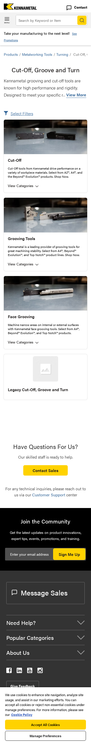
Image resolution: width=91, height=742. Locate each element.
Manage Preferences (45, 735)
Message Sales (44, 592)
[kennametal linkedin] (19, 671)
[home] (18, 8)
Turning (62, 54)
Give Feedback (22, 686)
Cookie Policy (21, 714)
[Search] (81, 20)
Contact (80, 7)
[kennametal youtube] (29, 671)
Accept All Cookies (45, 724)
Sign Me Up (69, 554)
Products (11, 54)
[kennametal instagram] (40, 671)
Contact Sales (45, 470)
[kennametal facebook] (9, 671)
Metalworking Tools (37, 54)
